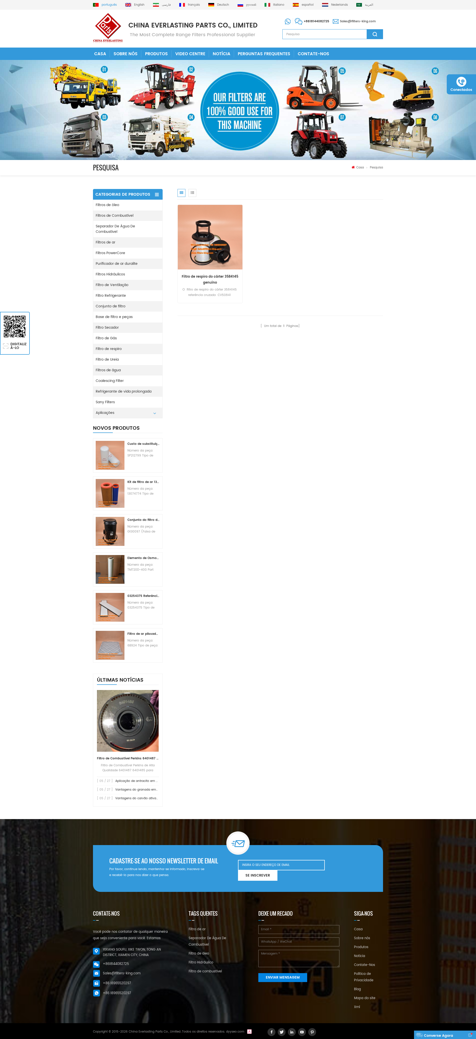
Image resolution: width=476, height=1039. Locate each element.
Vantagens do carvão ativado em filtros (145, 798)
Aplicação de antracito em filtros (139, 781)
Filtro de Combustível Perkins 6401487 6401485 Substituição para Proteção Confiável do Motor (128, 758)
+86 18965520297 (117, 983)
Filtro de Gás (106, 338)
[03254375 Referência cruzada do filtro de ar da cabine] (110, 607)
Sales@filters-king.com (358, 21)
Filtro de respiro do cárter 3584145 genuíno (210, 279)
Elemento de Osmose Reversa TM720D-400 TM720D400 (143, 558)
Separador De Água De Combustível (115, 229)
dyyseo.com (235, 1031)
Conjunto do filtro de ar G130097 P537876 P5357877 (143, 520)
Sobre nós (126, 54)
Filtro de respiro (109, 349)
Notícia (221, 54)
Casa (100, 54)
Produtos (156, 54)
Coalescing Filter (110, 381)
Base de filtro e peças (114, 317)
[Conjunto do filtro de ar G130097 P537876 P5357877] (110, 531)
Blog (357, 989)
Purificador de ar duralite (117, 263)
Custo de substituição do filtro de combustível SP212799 (143, 444)
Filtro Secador (107, 327)
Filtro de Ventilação (112, 285)
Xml (357, 1007)
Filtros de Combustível (114, 215)
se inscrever (257, 875)
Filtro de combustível (205, 971)
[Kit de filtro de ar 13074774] (110, 493)
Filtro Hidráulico (201, 962)
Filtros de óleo (107, 205)
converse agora (438, 1036)
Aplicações (105, 413)
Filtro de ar (197, 929)
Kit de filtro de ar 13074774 (143, 482)
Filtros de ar (105, 242)
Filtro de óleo (199, 953)
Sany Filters (105, 402)
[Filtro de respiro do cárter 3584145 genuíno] (210, 237)
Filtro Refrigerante (111, 295)
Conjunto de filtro (110, 306)
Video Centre (190, 54)
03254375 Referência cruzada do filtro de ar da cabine (143, 596)
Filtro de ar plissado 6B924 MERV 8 (143, 634)
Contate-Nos (313, 54)
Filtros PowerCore (110, 253)
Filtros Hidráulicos (110, 274)
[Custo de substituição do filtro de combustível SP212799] (110, 455)
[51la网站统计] (249, 1031)
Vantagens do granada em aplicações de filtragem (153, 789)
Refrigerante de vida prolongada (123, 391)
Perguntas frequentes (264, 54)
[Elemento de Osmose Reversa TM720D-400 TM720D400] (110, 569)
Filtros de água (108, 370)
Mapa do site (364, 998)
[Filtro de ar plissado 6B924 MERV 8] (110, 645)
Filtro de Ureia (107, 359)
